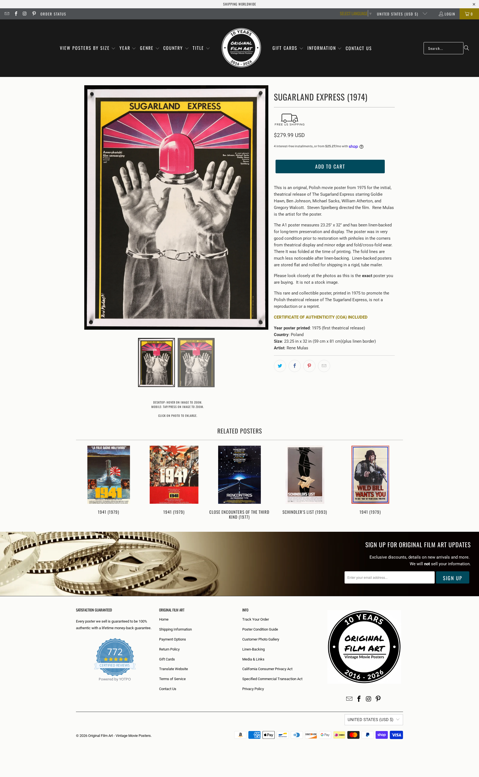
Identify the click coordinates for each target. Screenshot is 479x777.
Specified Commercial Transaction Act (272, 679)
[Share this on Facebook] (295, 366)
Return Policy (169, 649)
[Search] (466, 48)
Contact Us (167, 689)
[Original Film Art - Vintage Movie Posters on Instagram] (24, 14)
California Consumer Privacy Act (267, 669)
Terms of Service (172, 679)
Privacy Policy (253, 689)
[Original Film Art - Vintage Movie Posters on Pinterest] (33, 14)
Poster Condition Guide (260, 629)
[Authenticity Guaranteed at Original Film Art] (76, 685)
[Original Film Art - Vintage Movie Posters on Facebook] (15, 14)
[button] (88, 48)
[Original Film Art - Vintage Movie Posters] (241, 48)
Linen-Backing (253, 649)
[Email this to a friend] (324, 366)
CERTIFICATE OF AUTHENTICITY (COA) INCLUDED (321, 317)
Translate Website (173, 669)
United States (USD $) (398, 14)
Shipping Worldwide (239, 4)
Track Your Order (255, 619)
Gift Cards (167, 659)
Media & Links (253, 659)
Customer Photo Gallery (260, 639)
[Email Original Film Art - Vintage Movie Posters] (6, 14)
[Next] (395, 483)
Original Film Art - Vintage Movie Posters (119, 736)
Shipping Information (175, 629)
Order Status (53, 14)
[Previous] (84, 483)
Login (450, 14)
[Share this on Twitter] (280, 366)
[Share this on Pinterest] (309, 366)
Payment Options (172, 639)
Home (164, 619)
